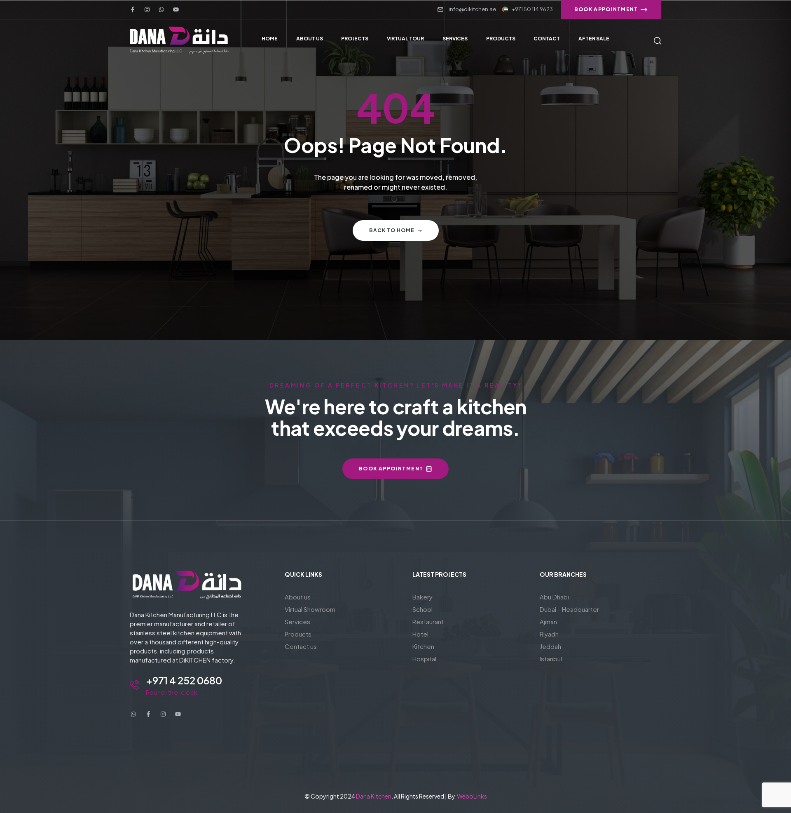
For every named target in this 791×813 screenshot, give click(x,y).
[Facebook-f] (133, 9)
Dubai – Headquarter (569, 609)
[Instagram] (147, 9)
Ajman (548, 621)
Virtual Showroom (310, 609)
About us (298, 597)
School (422, 609)
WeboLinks (472, 796)
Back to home (391, 230)
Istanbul (551, 659)
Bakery (422, 597)
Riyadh (549, 634)
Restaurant (428, 621)
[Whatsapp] (161, 9)
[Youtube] (176, 9)
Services (297, 621)
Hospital (424, 659)
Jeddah (550, 646)
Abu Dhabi (554, 597)
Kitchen (423, 646)
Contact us (301, 646)
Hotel (420, 634)
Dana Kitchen (373, 796)
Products (298, 634)
